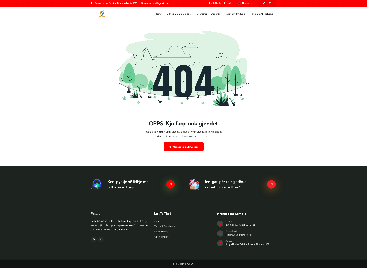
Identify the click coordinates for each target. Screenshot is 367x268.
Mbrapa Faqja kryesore (185, 146)
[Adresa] (220, 243)
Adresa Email (231, 231)
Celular (229, 221)
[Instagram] (270, 3)
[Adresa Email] (220, 233)
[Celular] (220, 224)
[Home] (95, 214)
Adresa (229, 241)
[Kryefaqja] (102, 13)
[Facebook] (264, 3)
